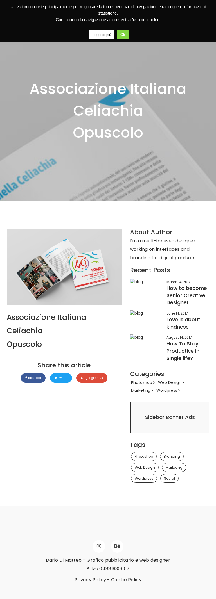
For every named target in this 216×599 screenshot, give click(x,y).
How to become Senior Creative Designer (186, 295)
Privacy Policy (90, 580)
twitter (63, 378)
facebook (34, 378)
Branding (172, 456)
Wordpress (167, 390)
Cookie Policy (126, 580)
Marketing (141, 390)
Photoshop (142, 382)
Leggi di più (102, 35)
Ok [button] (122, 35)
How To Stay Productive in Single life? (182, 350)
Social (169, 478)
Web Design (170, 382)
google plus (94, 378)
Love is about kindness (183, 323)
